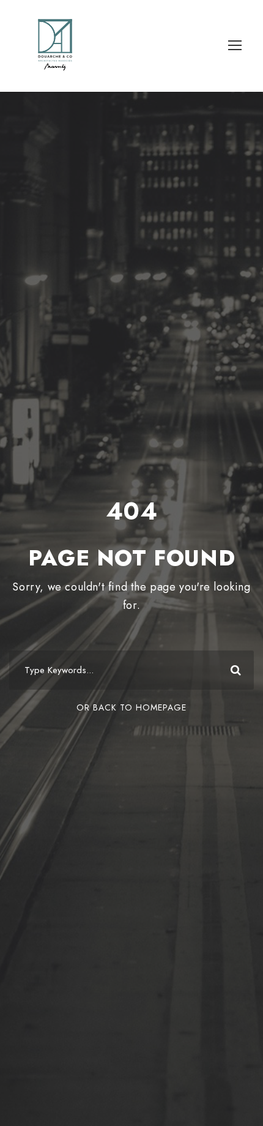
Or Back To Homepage (131, 707)
